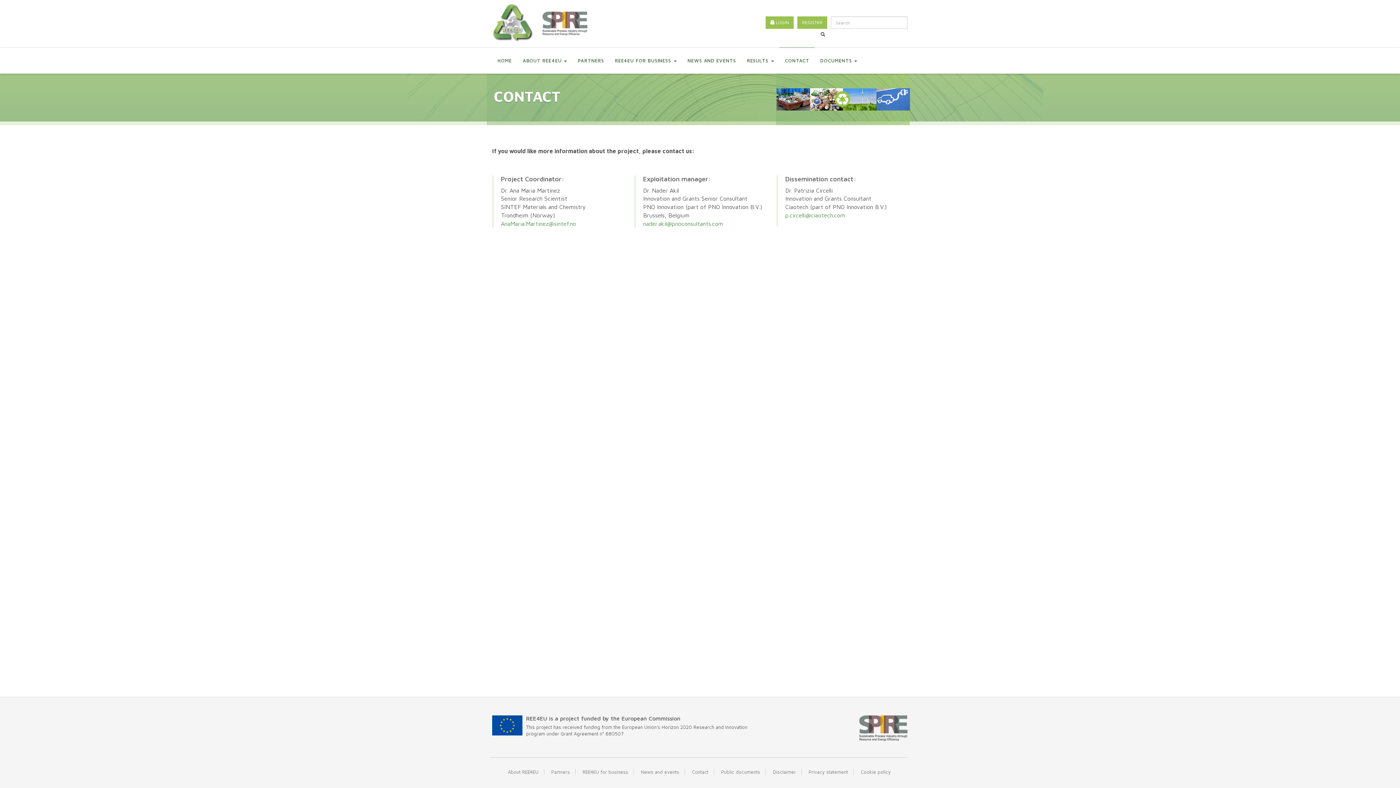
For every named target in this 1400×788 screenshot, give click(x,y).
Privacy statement (828, 772)
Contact (797, 60)
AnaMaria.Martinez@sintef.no (538, 223)
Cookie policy (876, 772)
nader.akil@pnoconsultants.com (683, 223)
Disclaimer (784, 772)
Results (758, 60)
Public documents (740, 772)
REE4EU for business (644, 60)
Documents (836, 60)
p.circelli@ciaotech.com (815, 215)
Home (505, 60)
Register (812, 22)
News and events (712, 60)
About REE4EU (543, 60)
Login (782, 22)
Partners (591, 60)
